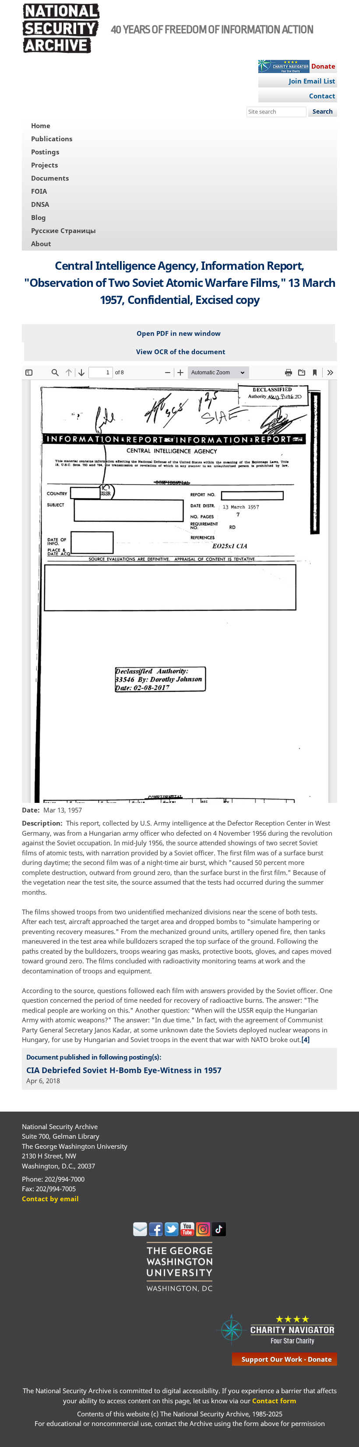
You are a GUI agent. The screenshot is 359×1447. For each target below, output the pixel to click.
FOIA (39, 191)
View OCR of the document (180, 351)
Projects (44, 164)
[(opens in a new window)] (140, 1233)
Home (40, 125)
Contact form (274, 1400)
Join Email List (312, 81)
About (41, 243)
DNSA (40, 204)
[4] (305, 1039)
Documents (50, 178)
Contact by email (50, 1198)
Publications (51, 138)
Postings (45, 151)
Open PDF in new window (179, 333)
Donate (323, 66)
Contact (322, 95)
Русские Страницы (63, 230)
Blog (38, 217)
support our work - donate (287, 1359)
